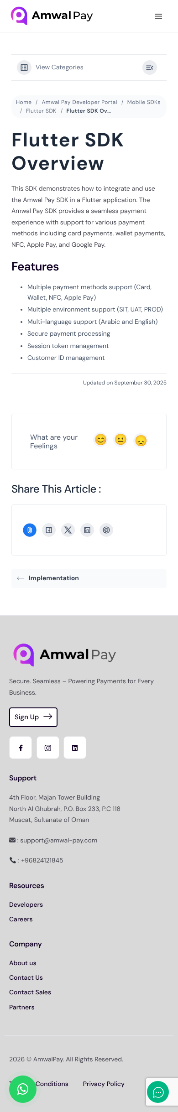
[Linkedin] (74, 747)
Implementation (54, 578)
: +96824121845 (39, 861)
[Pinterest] (106, 530)
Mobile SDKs (144, 102)
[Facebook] (49, 530)
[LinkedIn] (87, 530)
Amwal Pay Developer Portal (79, 102)
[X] (68, 530)
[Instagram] (48, 747)
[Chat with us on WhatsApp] (23, 1089)
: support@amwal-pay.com (56, 841)
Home (23, 102)
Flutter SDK (41, 110)
